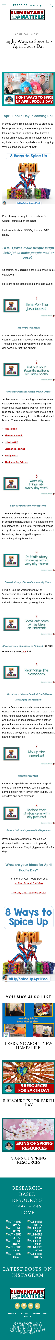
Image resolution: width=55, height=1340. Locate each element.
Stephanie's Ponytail (15, 449)
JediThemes (27, 1333)
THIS (23, 652)
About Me (39, 1313)
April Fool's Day (27, 34)
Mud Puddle (11, 429)
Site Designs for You (27, 1330)
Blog (24, 1313)
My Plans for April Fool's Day (29, 883)
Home (12, 1313)
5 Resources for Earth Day (28, 1103)
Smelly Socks (11, 456)
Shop (27, 1316)
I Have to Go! (11, 442)
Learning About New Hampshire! (28, 1045)
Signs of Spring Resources (28, 1160)
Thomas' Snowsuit (14, 436)
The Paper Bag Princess (16, 462)
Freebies (20, 5)
